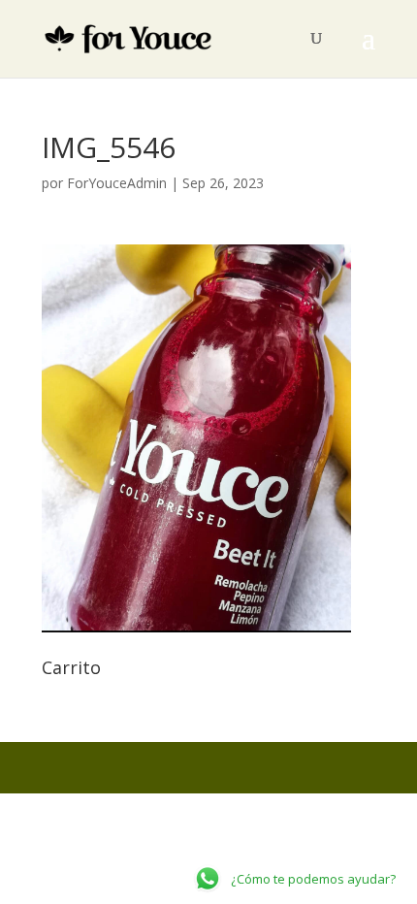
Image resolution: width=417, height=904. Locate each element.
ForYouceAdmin (117, 183)
